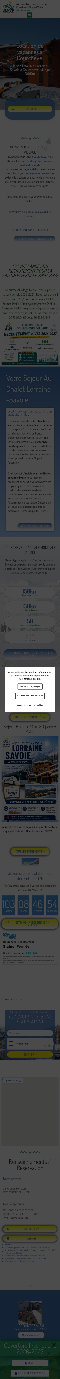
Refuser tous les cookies (30, 695)
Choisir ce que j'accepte (30, 686)
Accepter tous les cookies (30, 705)
